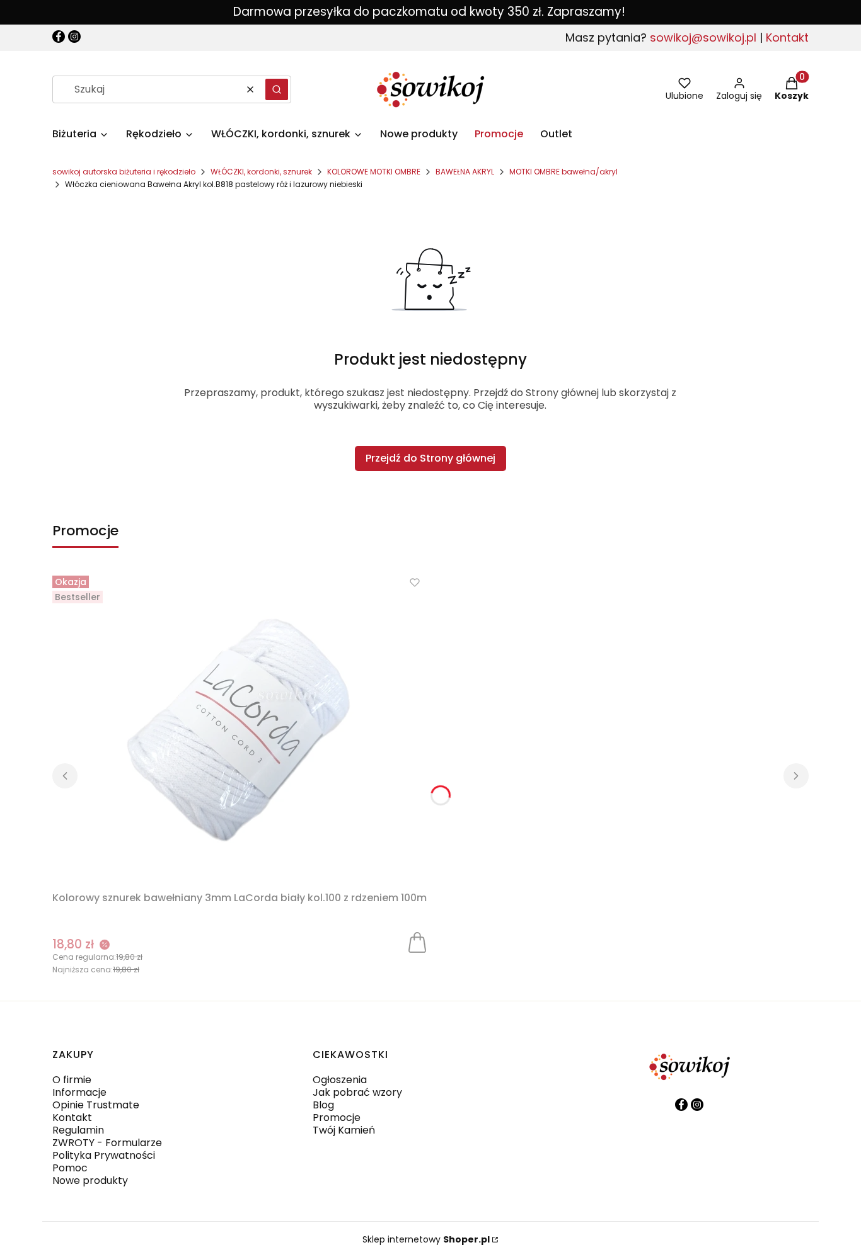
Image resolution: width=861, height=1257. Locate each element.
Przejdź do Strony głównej (430, 458)
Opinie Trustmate (95, 1105)
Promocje (337, 1117)
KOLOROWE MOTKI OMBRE (373, 171)
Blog (323, 1105)
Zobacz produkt (417, 941)
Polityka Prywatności (103, 1155)
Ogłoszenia (340, 1079)
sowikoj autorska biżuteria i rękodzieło (123, 171)
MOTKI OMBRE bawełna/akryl (563, 171)
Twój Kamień (344, 1130)
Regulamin (78, 1130)
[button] (276, 89)
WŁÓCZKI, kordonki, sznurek (261, 171)
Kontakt (787, 37)
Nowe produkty (90, 1180)
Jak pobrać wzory (357, 1092)
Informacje (79, 1092)
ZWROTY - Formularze (107, 1142)
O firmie (71, 1079)
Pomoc (70, 1168)
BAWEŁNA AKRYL (465, 171)
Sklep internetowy (426, 1239)
